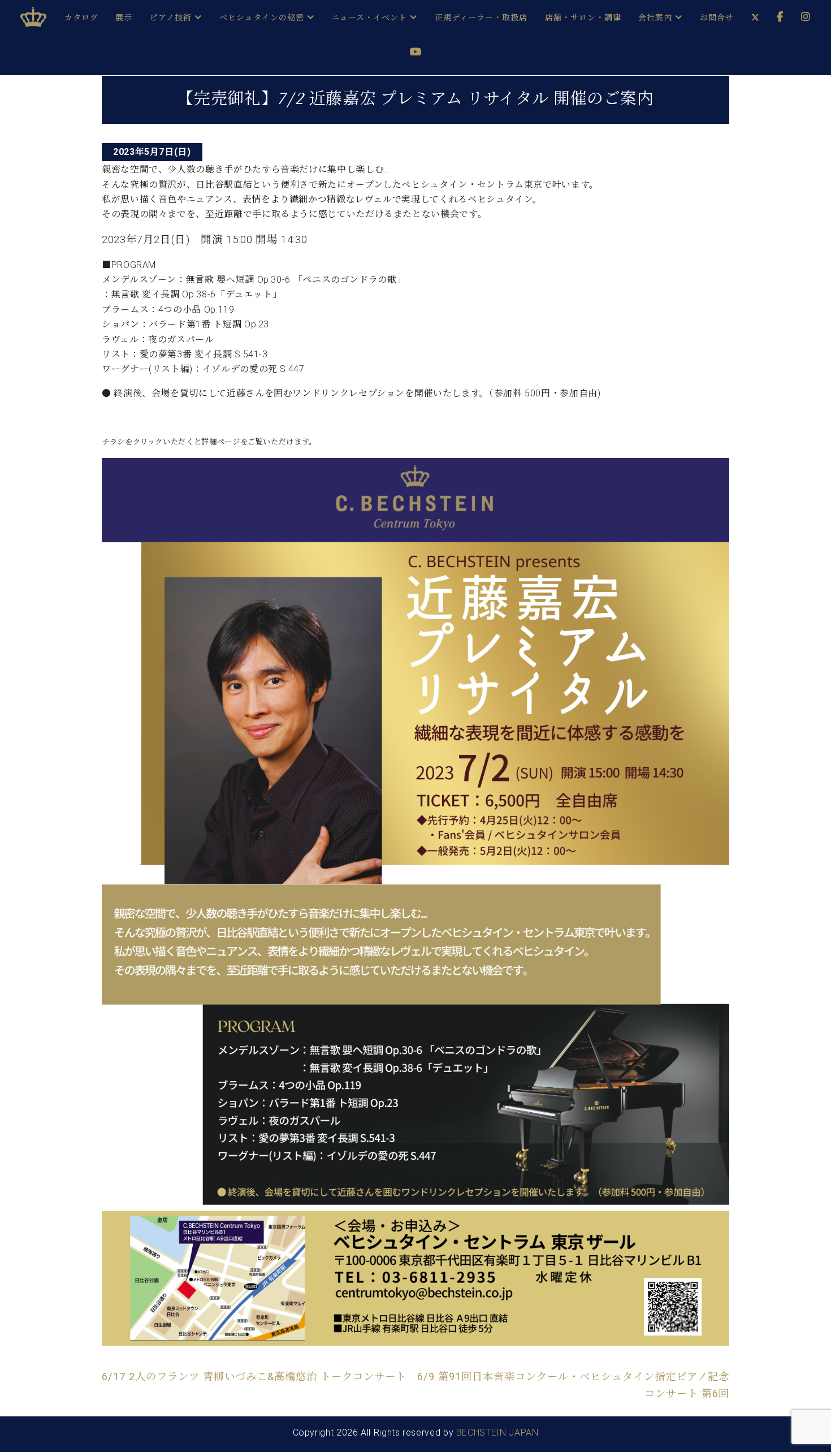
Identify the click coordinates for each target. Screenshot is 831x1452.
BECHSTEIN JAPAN (497, 1432)
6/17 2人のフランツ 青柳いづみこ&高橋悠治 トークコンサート (254, 1376)
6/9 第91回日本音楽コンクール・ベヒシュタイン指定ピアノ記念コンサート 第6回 (573, 1385)
